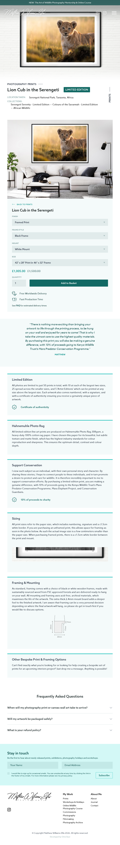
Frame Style (18, 230)
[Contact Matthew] (98, 13)
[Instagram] (105, 13)
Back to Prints (24, 204)
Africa (70, 97)
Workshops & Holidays (73, 802)
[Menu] (114, 13)
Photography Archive (73, 822)
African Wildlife (21, 108)
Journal (94, 802)
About (94, 798)
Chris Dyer (66, 837)
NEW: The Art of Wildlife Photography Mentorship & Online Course (60, 2)
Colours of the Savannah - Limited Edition (75, 104)
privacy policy (66, 775)
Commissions (69, 812)
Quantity (17, 277)
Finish (15, 216)
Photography (69, 815)
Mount (15, 243)
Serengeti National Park (42, 97)
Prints (109, 97)
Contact (94, 805)
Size (14, 257)
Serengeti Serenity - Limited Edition (30, 104)
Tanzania (61, 97)
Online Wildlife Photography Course (73, 807)
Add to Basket (69, 283)
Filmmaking (68, 819)
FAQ (18, 305)
